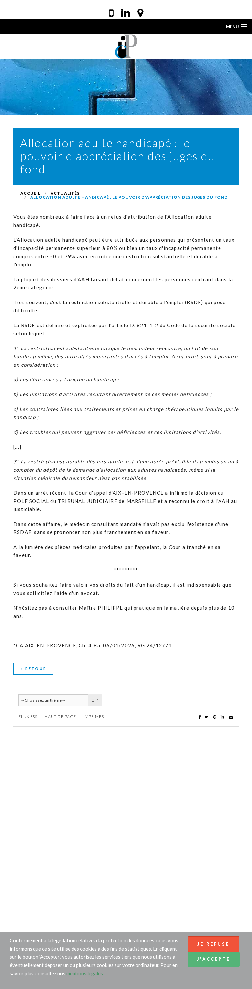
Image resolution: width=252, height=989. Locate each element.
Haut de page (60, 716)
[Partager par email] (231, 716)
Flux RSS (27, 716)
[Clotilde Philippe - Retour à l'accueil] (126, 46)
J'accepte (213, 959)
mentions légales (84, 973)
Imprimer (93, 716)
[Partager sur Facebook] (200, 716)
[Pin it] (215, 716)
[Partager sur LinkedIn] (222, 716)
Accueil (30, 193)
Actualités (65, 193)
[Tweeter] (206, 716)
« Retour (33, 668)
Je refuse (213, 944)
